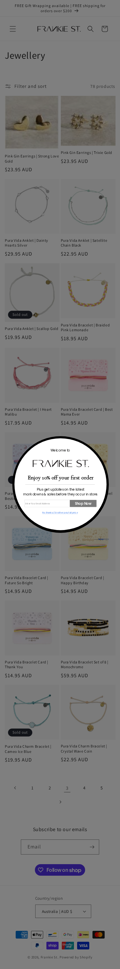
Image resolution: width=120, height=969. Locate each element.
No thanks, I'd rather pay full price (60, 512)
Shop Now (83, 503)
